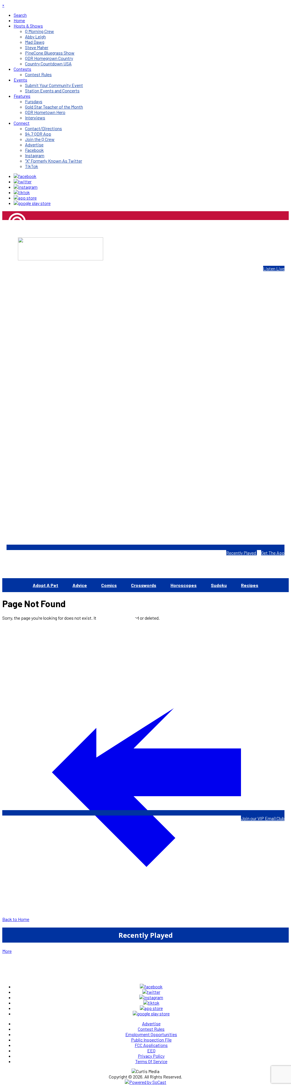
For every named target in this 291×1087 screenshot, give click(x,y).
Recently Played (241, 552)
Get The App (272, 552)
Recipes (249, 585)
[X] (23, 181)
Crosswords (143, 585)
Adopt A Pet (45, 585)
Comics (109, 585)
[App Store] (25, 197)
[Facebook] (25, 176)
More (7, 951)
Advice (79, 585)
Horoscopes (184, 585)
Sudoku (219, 585)
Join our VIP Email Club (262, 818)
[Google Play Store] (32, 203)
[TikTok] (22, 192)
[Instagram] (26, 187)
